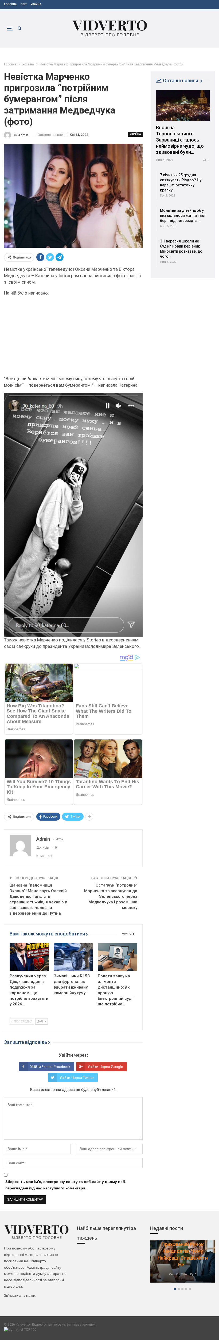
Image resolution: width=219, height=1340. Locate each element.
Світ (24, 4)
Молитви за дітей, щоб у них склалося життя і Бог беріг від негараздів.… (183, 215)
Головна (10, 4)
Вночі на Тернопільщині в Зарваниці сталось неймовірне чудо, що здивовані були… (180, 140)
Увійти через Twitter (77, 1077)
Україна (36, 4)
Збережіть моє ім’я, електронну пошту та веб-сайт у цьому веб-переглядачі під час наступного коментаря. (65, 1185)
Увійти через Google (105, 1066)
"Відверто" (38, 1261)
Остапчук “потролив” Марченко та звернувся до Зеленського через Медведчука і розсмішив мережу (110, 896)
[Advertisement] (73, 338)
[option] (182, 1264)
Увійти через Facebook (50, 1066)
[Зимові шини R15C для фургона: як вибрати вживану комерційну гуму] (73, 957)
